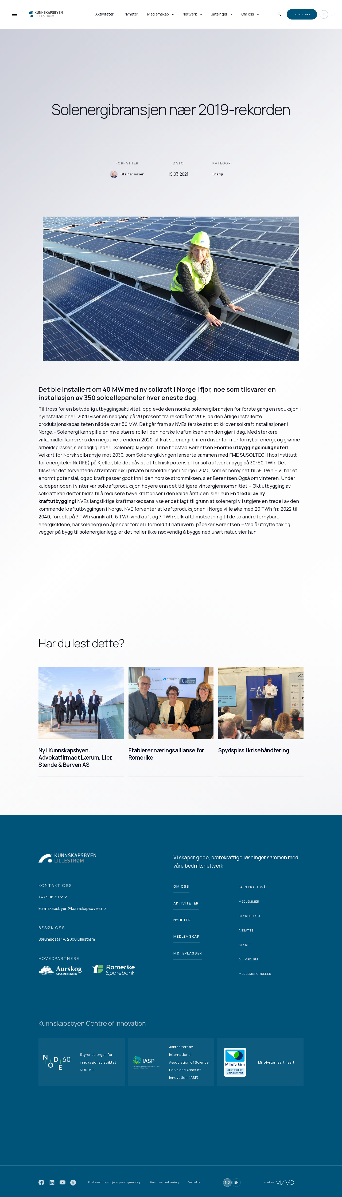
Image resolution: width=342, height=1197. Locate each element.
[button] (161, 14)
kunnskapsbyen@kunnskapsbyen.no (72, 908)
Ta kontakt (302, 14)
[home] (38, 14)
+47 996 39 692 (52, 896)
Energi (217, 174)
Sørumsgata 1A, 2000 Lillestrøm (66, 939)
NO (324, 14)
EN (333, 14)
